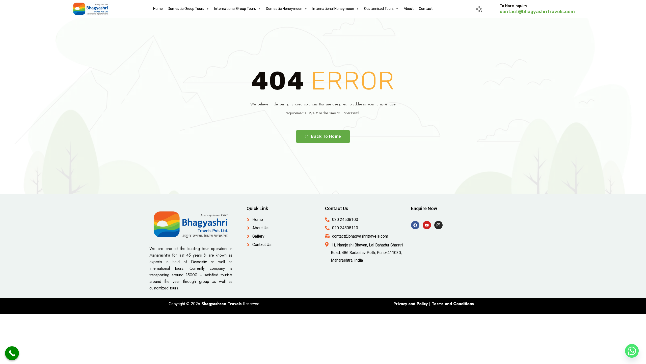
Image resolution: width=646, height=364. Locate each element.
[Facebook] (415, 225)
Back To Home (326, 136)
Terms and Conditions (452, 304)
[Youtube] (427, 225)
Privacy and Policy (410, 304)
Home (158, 9)
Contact (426, 9)
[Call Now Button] (12, 353)
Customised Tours (379, 9)
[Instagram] (438, 225)
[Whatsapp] (632, 351)
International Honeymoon (333, 9)
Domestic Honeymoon (284, 9)
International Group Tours (235, 9)
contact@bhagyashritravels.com (537, 11)
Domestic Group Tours (186, 9)
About (409, 9)
